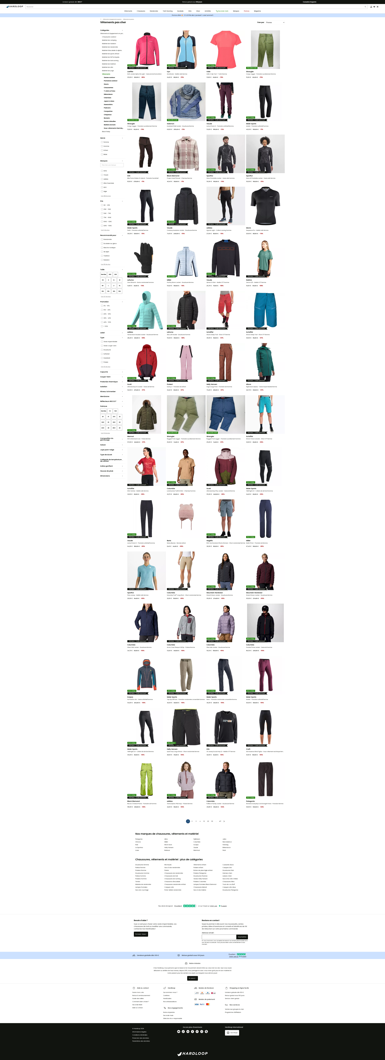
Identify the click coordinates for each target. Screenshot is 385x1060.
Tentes (137, 917)
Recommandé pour (108, 235)
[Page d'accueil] (101, 19)
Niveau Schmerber (108, 391)
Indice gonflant (106, 466)
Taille (102, 269)
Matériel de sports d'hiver (110, 54)
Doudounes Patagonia (230, 926)
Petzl (224, 886)
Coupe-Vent (105, 377)
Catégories (104, 30)
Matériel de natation (109, 43)
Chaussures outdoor (109, 37)
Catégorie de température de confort (111, 460)
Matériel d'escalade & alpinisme (113, 50)
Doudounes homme (142, 909)
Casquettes (108, 111)
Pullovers (107, 108)
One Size (103, 274)
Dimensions (105, 476)
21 (108, 416)
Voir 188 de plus (106, 196)
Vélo (189, 11)
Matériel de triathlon (109, 64)
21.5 (114, 416)
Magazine (257, 11)
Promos (246, 11)
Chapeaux (107, 114)
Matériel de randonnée (110, 47)
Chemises (107, 97)
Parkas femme (140, 903)
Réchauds (167, 901)
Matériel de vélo (107, 67)
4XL (114, 291)
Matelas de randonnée (143, 920)
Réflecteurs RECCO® (108, 401)
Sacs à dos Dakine (200, 926)
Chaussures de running (172, 915)
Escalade (180, 11)
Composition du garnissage (106, 439)
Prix (101, 201)
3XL (108, 291)
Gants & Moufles (110, 121)
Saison (103, 445)
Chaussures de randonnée (173, 909)
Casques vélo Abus (229, 923)
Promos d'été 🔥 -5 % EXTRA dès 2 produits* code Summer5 (192, 15)
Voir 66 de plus (105, 264)
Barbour (167, 886)
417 (220, 857)
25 (108, 428)
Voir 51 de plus (105, 433)
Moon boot (168, 881)
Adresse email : (208, 969)
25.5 (114, 428)
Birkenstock (226, 883)
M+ (103, 285)
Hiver (198, 11)
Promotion (104, 302)
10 (204, 857)
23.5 (114, 422)
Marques (236, 11)
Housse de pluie (106, 471)
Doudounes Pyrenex (200, 912)
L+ (114, 285)
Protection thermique (109, 382)
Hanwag (225, 881)
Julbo (224, 875)
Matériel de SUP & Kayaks (110, 57)
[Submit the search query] (366, 7)
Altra (166, 875)
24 (119, 422)
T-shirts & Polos (109, 91)
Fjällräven (197, 875)
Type (102, 337)
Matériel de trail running (110, 60)
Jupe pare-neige (107, 450)
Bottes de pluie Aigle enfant (203, 906)
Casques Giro (227, 903)
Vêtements (128, 11)
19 (109, 411)
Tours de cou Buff (229, 920)
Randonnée (154, 11)
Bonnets (107, 118)
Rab (136, 881)
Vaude (196, 883)
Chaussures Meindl (200, 923)
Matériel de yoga (108, 70)
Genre (102, 138)
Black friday (106, 131)
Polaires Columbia (200, 917)
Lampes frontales (141, 923)
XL (119, 285)
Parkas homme (140, 912)
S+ (114, 280)
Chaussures (141, 11)
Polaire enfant (198, 903)
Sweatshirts (108, 104)
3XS (110, 274)
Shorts (106, 84)
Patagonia (138, 875)
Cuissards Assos (228, 901)
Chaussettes (108, 87)
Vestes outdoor (109, 77)
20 (103, 416)
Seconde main (223, 11)
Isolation (103, 386)
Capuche (104, 372)
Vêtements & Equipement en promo (112, 19)
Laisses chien (227, 912)
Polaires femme (140, 906)
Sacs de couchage (141, 926)
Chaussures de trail (171, 912)
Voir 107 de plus (106, 296)
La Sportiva (139, 883)
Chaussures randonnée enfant (175, 920)
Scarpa (196, 881)
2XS (115, 274)
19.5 (115, 411)
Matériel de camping (109, 40)
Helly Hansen (168, 883)
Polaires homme (141, 915)
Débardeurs (108, 94)
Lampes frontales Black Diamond (205, 920)
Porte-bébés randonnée (172, 926)
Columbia (197, 878)
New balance (227, 878)
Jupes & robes (109, 101)
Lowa (137, 886)
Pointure (103, 406)
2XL (103, 291)
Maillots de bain (110, 125)
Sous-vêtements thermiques (114, 128)
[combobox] (112, 165)
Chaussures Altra (228, 917)
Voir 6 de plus (105, 230)
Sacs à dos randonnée (172, 903)
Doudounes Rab (228, 906)
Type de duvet (106, 455)
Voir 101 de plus (105, 366)
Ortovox (138, 878)
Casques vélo (169, 923)
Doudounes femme (142, 901)
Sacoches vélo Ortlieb (230, 915)
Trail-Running (167, 11)
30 (212, 857)
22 (119, 416)
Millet (166, 878)
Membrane (104, 396)
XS (103, 280)
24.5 (102, 428)
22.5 (103, 422)
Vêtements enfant (200, 901)
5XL (120, 291)
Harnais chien (227, 909)
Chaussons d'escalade (172, 917)
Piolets (166, 906)
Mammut (197, 886)
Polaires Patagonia (200, 909)
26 (119, 428)
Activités (208, 11)
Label (102, 333)
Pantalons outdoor (110, 81)
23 (108, 422)
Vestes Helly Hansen (201, 915)
